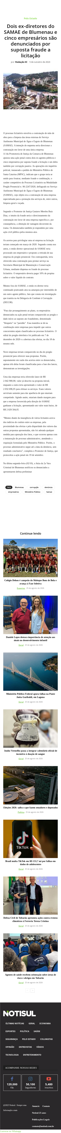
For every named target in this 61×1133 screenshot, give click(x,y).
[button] (10, 1131)
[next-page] (33, 990)
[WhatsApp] (27, 116)
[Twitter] (19, 116)
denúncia (48, 487)
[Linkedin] (34, 116)
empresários (13, 492)
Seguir (30, 1077)
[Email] (42, 116)
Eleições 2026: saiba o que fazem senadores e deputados (30, 807)
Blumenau (19, 487)
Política (21, 812)
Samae (49, 492)
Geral (21, 645)
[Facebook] (12, 116)
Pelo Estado (30, 18)
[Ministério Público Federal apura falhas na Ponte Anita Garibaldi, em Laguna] (30, 672)
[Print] (49, 116)
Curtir (12, 1077)
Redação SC (21, 62)
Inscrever (49, 1077)
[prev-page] (27, 990)
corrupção (34, 487)
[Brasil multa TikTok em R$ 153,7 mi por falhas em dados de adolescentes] (30, 839)
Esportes (21, 588)
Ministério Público (32, 492)
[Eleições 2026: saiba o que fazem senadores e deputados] (30, 785)
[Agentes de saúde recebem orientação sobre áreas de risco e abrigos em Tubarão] (30, 952)
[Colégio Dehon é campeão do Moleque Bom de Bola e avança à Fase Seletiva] (30, 558)
